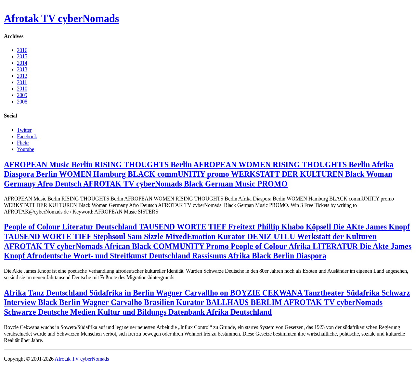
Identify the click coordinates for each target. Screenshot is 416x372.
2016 (22, 50)
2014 (22, 63)
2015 (22, 56)
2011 (22, 82)
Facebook (27, 136)
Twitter (24, 130)
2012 (22, 76)
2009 (22, 95)
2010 (22, 89)
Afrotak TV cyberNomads (61, 18)
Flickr (23, 143)
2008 (22, 102)
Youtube (25, 149)
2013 (22, 69)
